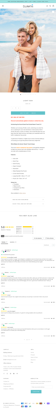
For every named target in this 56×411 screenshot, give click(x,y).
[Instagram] (7, 373)
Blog (32, 362)
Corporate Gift (7, 386)
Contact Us (6, 381)
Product (33, 355)
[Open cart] (53, 6)
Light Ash (3, 264)
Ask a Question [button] (38, 238)
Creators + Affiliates (8, 388)
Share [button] (4, 267)
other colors (22, 193)
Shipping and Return (8, 384)
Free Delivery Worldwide (20, 199)
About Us (33, 359)
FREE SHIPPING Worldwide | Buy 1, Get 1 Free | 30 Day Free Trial (28, 1)
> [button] (31, 339)
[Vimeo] (17, 373)
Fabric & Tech (34, 357)
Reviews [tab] (3, 242)
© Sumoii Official (9, 403)
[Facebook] (4, 373)
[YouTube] (13, 373)
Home (32, 352)
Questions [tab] (12, 242)
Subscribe (36, 391)
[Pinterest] (10, 373)
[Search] (50, 6)
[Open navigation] (3, 5)
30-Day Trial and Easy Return (22, 203)
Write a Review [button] (50, 238)
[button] (52, 267)
